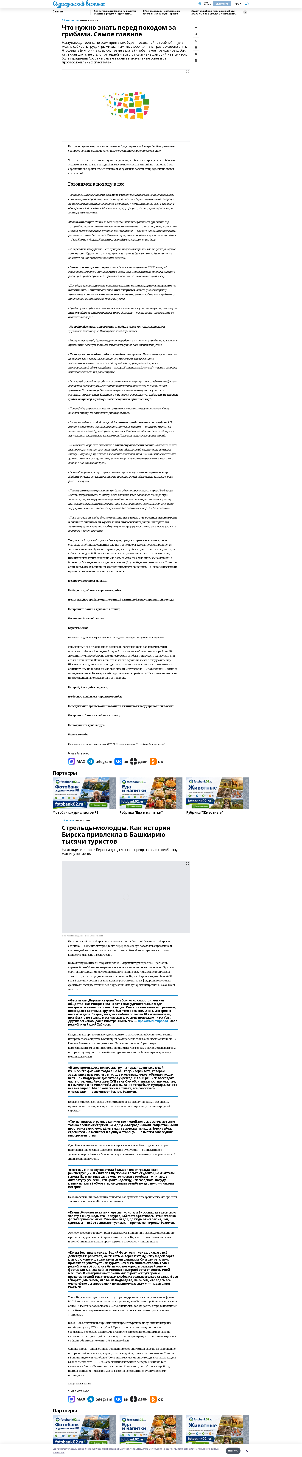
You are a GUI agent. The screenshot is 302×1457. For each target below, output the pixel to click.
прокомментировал (153, 1021)
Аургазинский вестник (78, 3)
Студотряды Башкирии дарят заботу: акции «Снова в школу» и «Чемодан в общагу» (213, 12)
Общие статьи (70, 20)
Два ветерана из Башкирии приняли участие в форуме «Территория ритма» (115, 12)
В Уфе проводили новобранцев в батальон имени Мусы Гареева (161, 12)
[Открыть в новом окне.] (76, 761)
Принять (233, 1450)
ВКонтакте (222, 3)
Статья (58, 11)
